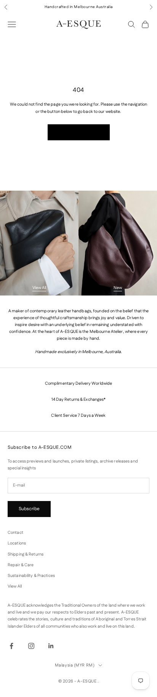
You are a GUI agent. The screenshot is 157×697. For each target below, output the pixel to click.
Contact (15, 533)
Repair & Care (21, 565)
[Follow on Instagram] (31, 646)
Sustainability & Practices (31, 576)
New (118, 288)
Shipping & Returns (25, 554)
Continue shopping (79, 132)
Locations (17, 543)
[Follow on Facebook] (11, 646)
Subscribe (29, 509)
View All (39, 288)
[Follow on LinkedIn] (51, 646)
